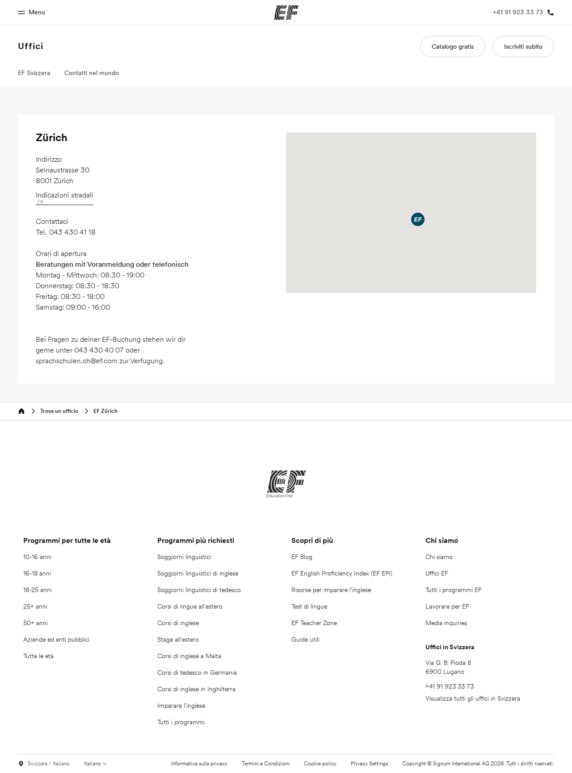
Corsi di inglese (178, 622)
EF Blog (301, 556)
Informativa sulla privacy (199, 763)
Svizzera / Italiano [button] (49, 763)
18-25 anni (37, 589)
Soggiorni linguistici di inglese (197, 573)
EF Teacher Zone (314, 622)
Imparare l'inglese (181, 705)
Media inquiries (446, 622)
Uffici (30, 46)
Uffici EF (436, 573)
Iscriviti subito (523, 46)
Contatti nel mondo (91, 72)
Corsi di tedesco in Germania (197, 672)
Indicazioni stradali (64, 195)
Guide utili (305, 639)
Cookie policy (320, 763)
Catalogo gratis (453, 46)
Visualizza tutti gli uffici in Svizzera (472, 698)
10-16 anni (37, 556)
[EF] (286, 484)
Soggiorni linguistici (184, 556)
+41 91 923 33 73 (449, 686)
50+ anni (35, 622)
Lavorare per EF (447, 606)
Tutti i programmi (181, 722)
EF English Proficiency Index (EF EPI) (341, 573)
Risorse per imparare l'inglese (331, 589)
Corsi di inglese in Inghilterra (196, 689)
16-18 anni (37, 573)
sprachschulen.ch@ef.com (77, 360)
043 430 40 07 (99, 350)
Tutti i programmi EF (453, 589)
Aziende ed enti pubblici (57, 639)
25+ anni (35, 606)
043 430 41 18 (72, 232)
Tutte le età (38, 655)
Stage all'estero (178, 639)
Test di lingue (309, 606)
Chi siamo (439, 556)
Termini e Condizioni (266, 763)
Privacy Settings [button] (369, 763)
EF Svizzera (34, 72)
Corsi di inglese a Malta (189, 655)
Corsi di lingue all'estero (190, 606)
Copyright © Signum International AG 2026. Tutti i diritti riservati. (478, 763)
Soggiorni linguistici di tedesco (199, 589)
